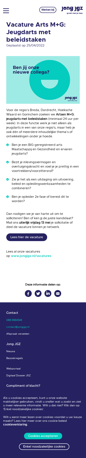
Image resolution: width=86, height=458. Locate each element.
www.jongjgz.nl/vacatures (31, 256)
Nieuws (10, 351)
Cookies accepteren (43, 436)
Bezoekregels (14, 358)
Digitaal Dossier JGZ (18, 375)
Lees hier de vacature (26, 237)
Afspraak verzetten (17, 333)
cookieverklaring (15, 424)
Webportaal (13, 368)
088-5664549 (14, 320)
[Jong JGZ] (72, 10)
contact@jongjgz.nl (17, 327)
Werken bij (47, 10)
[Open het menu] (7, 10)
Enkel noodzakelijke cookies (44, 446)
